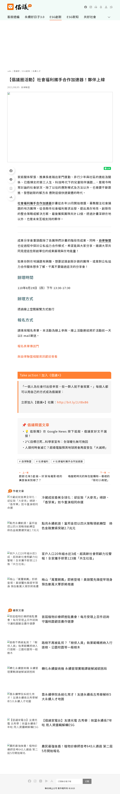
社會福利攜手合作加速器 (69, 461)
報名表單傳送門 (28, 346)
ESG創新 (56, 17)
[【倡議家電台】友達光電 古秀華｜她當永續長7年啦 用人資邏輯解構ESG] (23, 729)
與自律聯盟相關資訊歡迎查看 (38, 356)
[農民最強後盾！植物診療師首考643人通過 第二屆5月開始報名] (23, 754)
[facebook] (85, 7)
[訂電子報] (101, 7)
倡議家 (17, 71)
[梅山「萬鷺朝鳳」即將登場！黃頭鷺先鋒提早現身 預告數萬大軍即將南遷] (23, 588)
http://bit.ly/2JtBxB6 (72, 402)
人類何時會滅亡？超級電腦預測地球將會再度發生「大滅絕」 (66, 447)
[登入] (106, 7)
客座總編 (13, 17)
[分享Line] (11, 179)
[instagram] (90, 7)
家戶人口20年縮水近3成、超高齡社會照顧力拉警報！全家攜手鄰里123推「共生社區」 (77, 556)
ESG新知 (73, 17)
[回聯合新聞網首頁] (10, 7)
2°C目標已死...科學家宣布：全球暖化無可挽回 (56, 441)
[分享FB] (11, 170)
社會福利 (43, 461)
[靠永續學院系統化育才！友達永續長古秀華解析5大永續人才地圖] (23, 703)
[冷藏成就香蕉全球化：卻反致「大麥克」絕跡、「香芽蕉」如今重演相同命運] (23, 506)
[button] (111, 7)
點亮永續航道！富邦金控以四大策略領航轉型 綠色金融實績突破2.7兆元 (77, 525)
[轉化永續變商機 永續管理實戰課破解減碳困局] (23, 677)
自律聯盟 (26, 461)
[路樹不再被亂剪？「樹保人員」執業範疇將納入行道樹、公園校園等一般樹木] (23, 651)
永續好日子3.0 (34, 17)
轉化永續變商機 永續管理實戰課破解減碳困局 (74, 668)
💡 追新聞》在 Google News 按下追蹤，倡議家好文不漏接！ (66, 433)
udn (9, 71)
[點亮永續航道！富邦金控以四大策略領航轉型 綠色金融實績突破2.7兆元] (23, 532)
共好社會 (90, 17)
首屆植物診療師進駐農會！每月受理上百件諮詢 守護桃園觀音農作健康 (75, 619)
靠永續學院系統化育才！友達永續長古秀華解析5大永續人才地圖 (76, 696)
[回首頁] (19, 7)
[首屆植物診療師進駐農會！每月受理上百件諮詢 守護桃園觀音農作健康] (23, 625)
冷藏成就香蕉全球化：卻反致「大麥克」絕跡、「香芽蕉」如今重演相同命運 (75, 499)
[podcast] (95, 7)
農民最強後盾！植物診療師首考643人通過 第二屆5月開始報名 (77, 748)
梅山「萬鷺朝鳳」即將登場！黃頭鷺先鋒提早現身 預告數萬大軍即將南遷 (77, 581)
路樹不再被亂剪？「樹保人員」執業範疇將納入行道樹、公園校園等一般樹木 (77, 644)
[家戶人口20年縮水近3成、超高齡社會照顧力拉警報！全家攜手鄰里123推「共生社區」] (23, 562)
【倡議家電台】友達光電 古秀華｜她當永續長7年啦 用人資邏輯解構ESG (77, 722)
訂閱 (87, 781)
